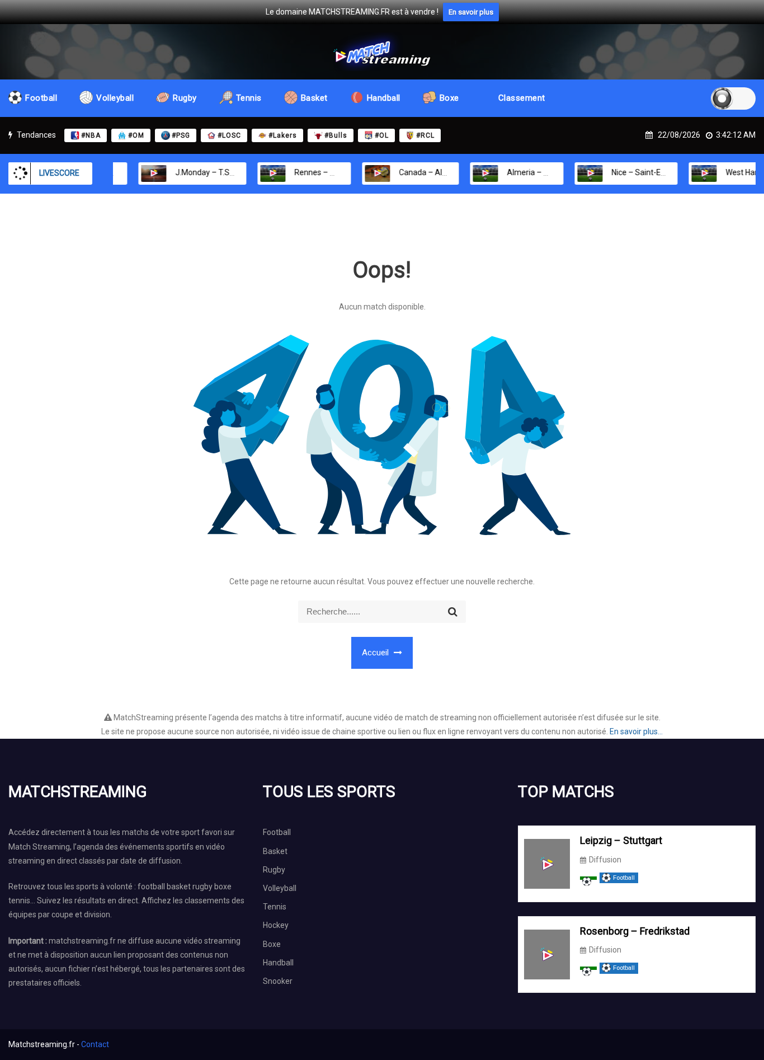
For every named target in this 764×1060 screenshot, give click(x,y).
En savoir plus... (636, 731)
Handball (383, 98)
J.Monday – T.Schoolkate (203, 172)
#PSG (181, 135)
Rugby (185, 98)
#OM (136, 135)
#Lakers (282, 135)
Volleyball (115, 98)
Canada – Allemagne (420, 172)
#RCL (425, 135)
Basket (314, 98)
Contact (95, 1044)
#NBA (91, 135)
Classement (521, 98)
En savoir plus (471, 12)
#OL (382, 135)
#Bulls (335, 135)
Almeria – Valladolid (526, 172)
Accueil (376, 653)
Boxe (449, 98)
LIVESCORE (59, 172)
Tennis (249, 98)
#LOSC (229, 135)
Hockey (276, 925)
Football (41, 98)
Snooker (278, 981)
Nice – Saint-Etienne (632, 172)
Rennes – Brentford (313, 172)
